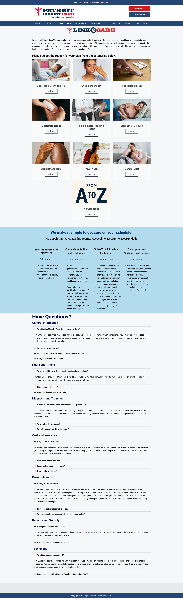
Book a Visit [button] (139, 8)
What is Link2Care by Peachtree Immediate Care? (58, 329)
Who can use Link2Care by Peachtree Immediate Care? (60, 353)
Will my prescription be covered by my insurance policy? (61, 514)
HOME (37, 23)
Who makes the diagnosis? (48, 424)
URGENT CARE (64, 23)
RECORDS (127, 23)
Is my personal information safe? (51, 526)
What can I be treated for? (48, 348)
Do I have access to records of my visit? (54, 542)
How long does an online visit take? (52, 392)
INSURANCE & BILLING (98, 23)
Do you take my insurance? (48, 441)
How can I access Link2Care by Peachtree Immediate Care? (62, 574)
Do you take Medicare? (47, 471)
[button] (91, 329)
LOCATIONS (48, 23)
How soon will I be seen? (47, 387)
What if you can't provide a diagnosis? (53, 429)
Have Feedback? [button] (139, 14)
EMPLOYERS (79, 23)
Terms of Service (94, 532)
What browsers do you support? (50, 555)
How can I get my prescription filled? (52, 509)
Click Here (51, 91)
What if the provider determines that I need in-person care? (62, 405)
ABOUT (115, 23)
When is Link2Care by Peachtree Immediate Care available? (62, 371)
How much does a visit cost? (49, 461)
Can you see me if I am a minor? (50, 358)
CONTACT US (140, 23)
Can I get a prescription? (47, 483)
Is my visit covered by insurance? (51, 466)
